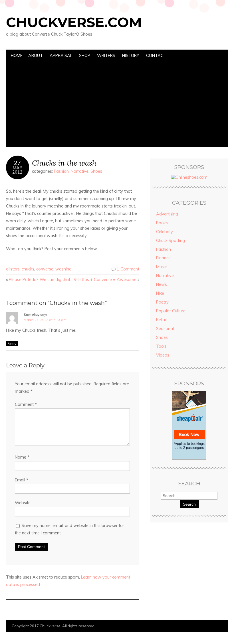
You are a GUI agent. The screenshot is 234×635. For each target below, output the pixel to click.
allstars (13, 269)
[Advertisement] (117, 104)
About (35, 55)
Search (189, 504)
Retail (161, 319)
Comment (26, 404)
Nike (160, 293)
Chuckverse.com (74, 22)
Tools (161, 346)
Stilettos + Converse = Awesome (105, 279)
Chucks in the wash (64, 163)
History (130, 55)
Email (21, 480)
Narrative (79, 171)
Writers (106, 55)
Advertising (167, 214)
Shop (84, 55)
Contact (156, 55)
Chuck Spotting (170, 240)
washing (63, 269)
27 (17, 162)
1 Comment (128, 269)
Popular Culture (170, 311)
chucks (28, 269)
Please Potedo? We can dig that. (40, 279)
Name (22, 457)
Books (162, 222)
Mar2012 (17, 170)
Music (161, 266)
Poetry (162, 302)
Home (17, 55)
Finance (163, 257)
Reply (11, 343)
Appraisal (61, 55)
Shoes (96, 171)
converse (44, 269)
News (161, 284)
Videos (162, 355)
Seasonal (165, 328)
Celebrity (164, 231)
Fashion (61, 171)
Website (23, 502)
